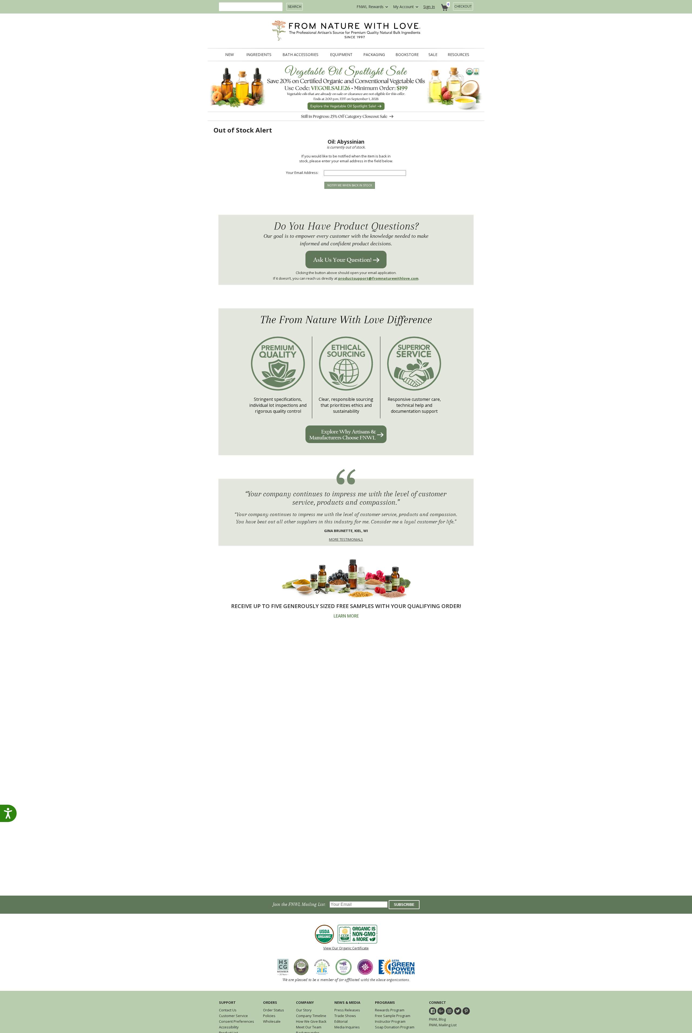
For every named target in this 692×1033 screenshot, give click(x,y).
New (229, 54)
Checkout (463, 6)
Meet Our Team (308, 1027)
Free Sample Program (392, 1015)
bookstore (407, 54)
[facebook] (432, 1011)
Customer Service (233, 1015)
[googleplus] (441, 1011)
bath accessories (300, 54)
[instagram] (449, 1011)
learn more (346, 616)
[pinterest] (466, 1011)
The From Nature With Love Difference (346, 320)
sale (432, 54)
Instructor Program (390, 1021)
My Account (403, 6)
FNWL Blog (437, 1019)
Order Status (273, 1010)
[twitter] (457, 1011)
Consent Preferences (236, 1021)
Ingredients (258, 54)
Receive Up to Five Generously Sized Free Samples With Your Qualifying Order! (346, 606)
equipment (341, 54)
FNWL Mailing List (443, 1024)
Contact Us (228, 1010)
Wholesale (272, 1021)
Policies (269, 1015)
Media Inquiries (347, 1027)
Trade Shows (345, 1015)
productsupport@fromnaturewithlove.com (378, 278)
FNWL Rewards (370, 6)
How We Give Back (311, 1021)
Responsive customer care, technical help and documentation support (414, 405)
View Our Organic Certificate (346, 948)
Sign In (429, 6)
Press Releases (347, 1010)
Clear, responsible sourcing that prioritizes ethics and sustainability (346, 405)
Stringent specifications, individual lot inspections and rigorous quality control (278, 405)
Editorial (341, 1021)
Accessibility (229, 1027)
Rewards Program (389, 1010)
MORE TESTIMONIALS (346, 539)
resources (458, 54)
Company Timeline (311, 1015)
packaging (374, 54)
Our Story (304, 1010)
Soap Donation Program (394, 1027)
